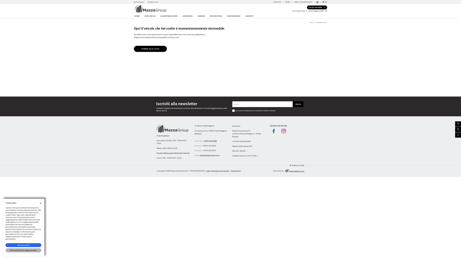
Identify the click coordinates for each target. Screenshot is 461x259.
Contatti (277, 2)
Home (137, 16)
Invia (298, 104)
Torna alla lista (150, 49)
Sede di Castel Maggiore (205, 126)
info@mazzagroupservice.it (209, 155)
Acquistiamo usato (169, 16)
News (287, 2)
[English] (317, 2)
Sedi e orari (154, 2)
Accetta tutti (23, 245)
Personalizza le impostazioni (23, 250)
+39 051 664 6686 (210, 141)
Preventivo (140, 2)
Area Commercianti (303, 2)
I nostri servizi (233, 16)
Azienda (201, 16)
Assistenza (188, 16)
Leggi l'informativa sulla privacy (217, 171)
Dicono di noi (216, 16)
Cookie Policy (236, 171)
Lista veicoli (149, 16)
